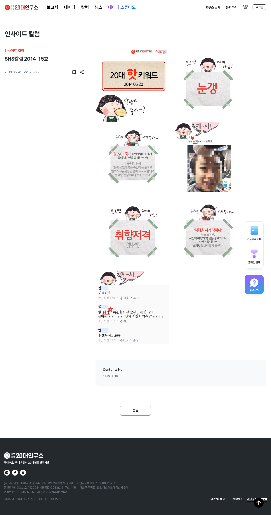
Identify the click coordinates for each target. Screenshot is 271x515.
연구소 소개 (212, 7)
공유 (81, 72)
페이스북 (15, 473)
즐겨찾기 (74, 72)
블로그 (23, 473)
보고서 (52, 7)
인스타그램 (7, 473)
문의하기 (231, 7)
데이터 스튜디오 (122, 7)
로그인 (259, 7)
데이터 (69, 7)
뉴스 (98, 7)
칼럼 (85, 7)
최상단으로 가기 (259, 503)
